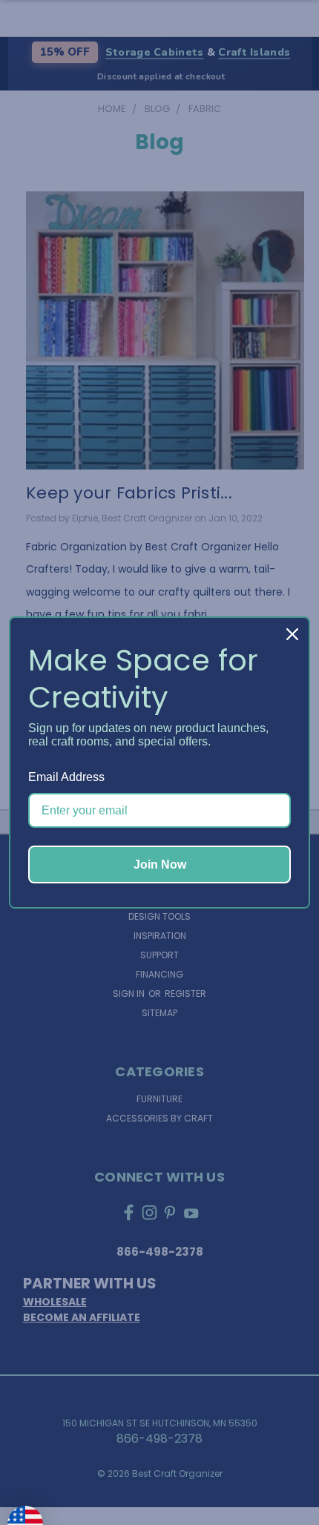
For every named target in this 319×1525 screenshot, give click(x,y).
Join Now (160, 864)
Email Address (66, 777)
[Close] (292, 634)
